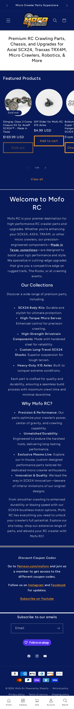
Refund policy (60, 688)
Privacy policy (17, 694)
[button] (8, 20)
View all (37, 179)
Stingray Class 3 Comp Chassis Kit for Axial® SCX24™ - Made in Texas (17, 126)
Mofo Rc (20, 688)
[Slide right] (45, 168)
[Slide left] (29, 168)
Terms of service (38, 694)
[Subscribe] (58, 628)
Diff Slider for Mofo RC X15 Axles (48, 123)
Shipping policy (60, 694)
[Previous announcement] (7, 5)
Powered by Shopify (37, 688)
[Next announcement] (67, 5)
